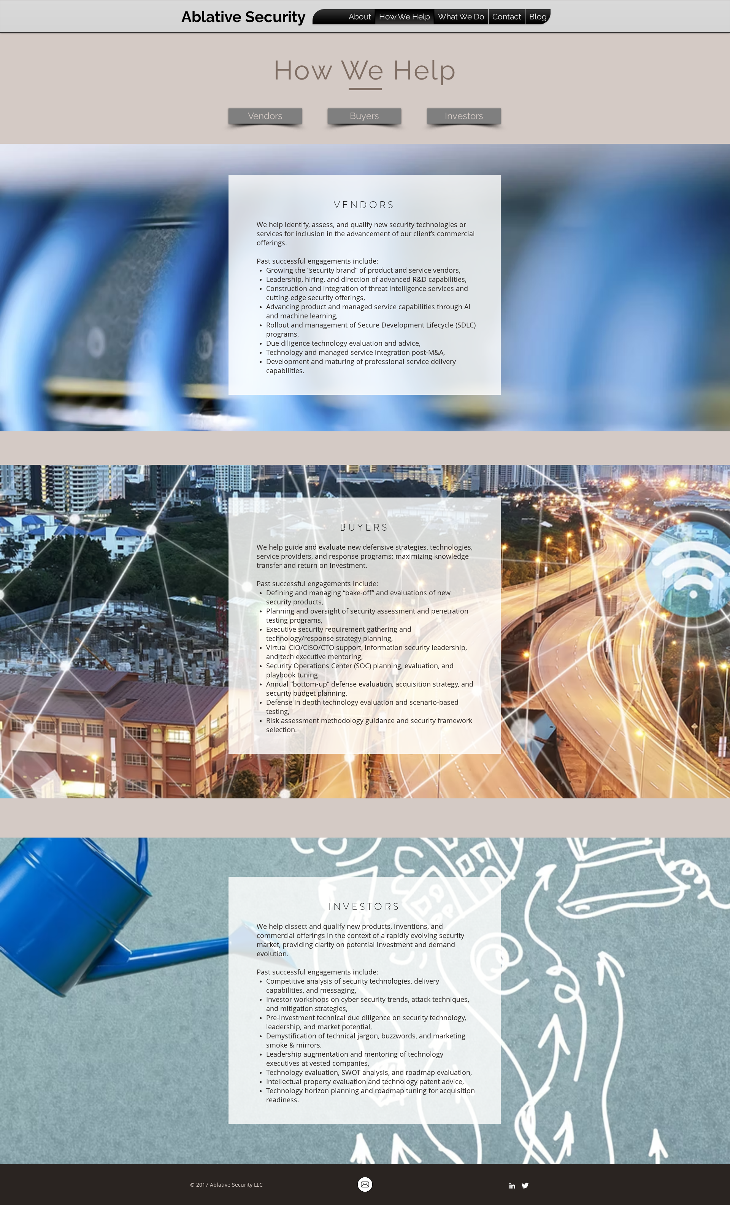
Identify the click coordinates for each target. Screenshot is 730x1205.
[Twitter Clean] (525, 1185)
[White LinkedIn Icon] (512, 1185)
